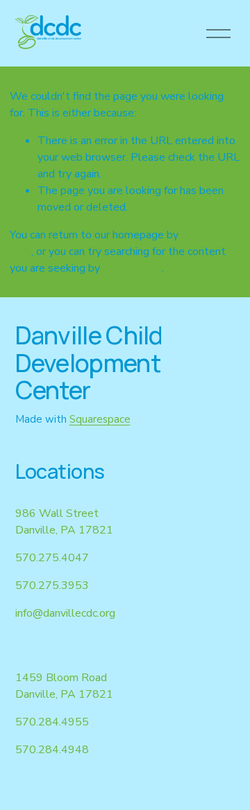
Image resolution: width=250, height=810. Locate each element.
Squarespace (100, 419)
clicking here (132, 268)
